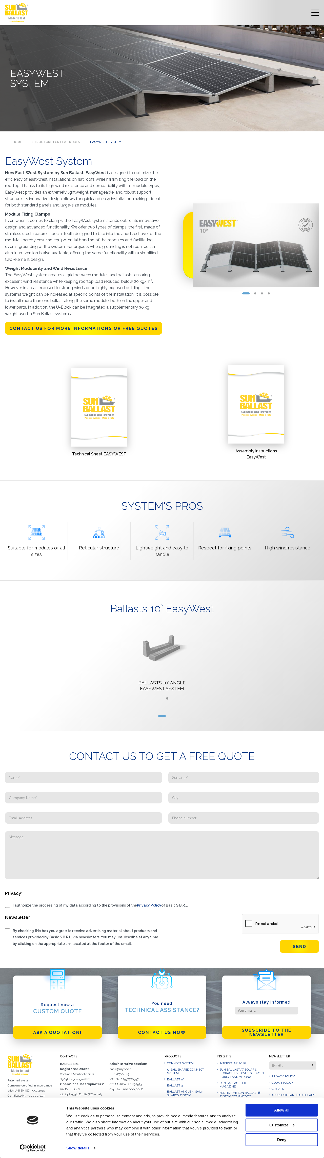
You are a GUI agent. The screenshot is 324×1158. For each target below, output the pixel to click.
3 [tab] (262, 293)
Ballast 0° (175, 1079)
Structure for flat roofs (56, 142)
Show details (77, 1148)
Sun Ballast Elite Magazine (233, 1084)
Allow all (281, 1110)
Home (17, 142)
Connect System (180, 1063)
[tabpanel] (256, 245)
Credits (278, 1089)
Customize (278, 1125)
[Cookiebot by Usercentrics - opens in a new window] (33, 1148)
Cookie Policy (282, 1082)
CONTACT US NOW (162, 1032)
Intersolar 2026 (232, 1063)
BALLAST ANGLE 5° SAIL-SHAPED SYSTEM (184, 1093)
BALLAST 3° (175, 1085)
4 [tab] (269, 293)
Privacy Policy (149, 905)
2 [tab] (255, 293)
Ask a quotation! (57, 1032)
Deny (281, 1140)
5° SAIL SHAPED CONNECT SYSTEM (185, 1071)
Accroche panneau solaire (294, 1095)
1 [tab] (246, 293)
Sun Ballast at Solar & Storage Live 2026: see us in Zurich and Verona (241, 1073)
